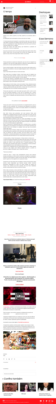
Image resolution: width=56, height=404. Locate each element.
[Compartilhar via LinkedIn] (9, 359)
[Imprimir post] (14, 359)
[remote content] (19, 219)
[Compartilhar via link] (11, 359)
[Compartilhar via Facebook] (3, 359)
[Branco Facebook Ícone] (44, 401)
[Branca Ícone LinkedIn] (52, 401)
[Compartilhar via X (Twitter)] (6, 359)
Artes (4, 355)
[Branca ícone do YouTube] (41, 401)
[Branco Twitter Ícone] (47, 401)
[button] (1, 1)
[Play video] (19, 195)
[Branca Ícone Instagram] (49, 401)
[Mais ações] (35, 8)
